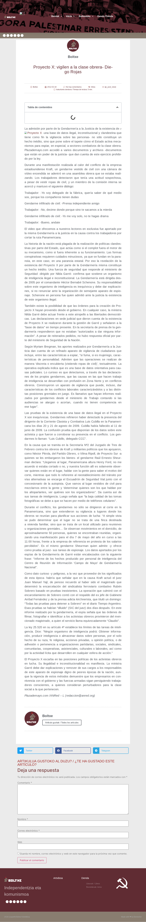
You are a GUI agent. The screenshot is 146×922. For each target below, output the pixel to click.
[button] (117, 107)
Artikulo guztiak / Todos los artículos (62, 722)
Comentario (24, 783)
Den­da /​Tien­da (105, 16)
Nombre (22, 819)
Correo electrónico (28, 830)
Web (19, 842)
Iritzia (69, 16)
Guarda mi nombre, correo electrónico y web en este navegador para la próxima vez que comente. (73, 853)
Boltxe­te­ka (84, 16)
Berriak (55, 16)
